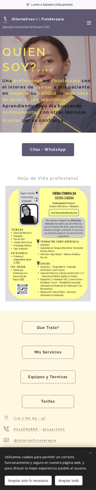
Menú (89, 22)
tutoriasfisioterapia (37, 440)
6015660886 (26, 429)
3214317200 (54, 429)
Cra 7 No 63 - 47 (30, 418)
